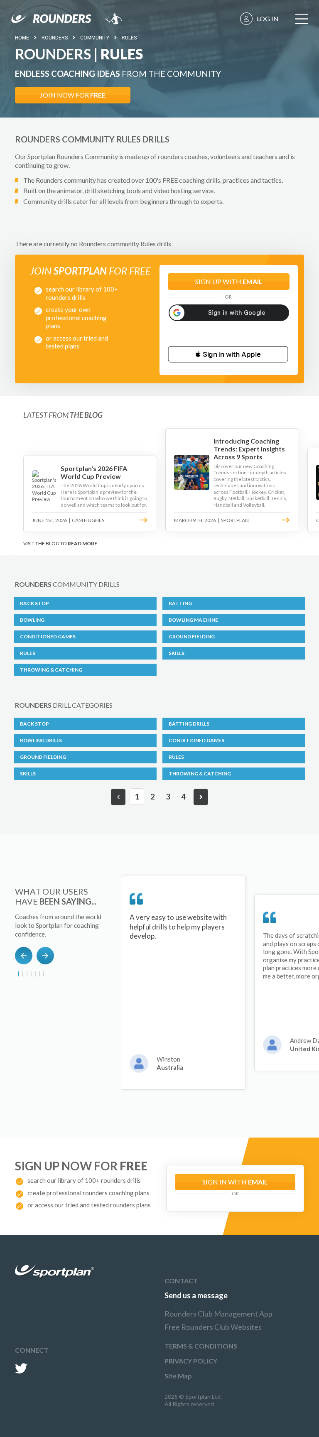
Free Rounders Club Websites (213, 1327)
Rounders (55, 38)
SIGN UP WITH (229, 281)
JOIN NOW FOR (73, 95)
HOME (22, 38)
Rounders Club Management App (218, 1313)
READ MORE (82, 543)
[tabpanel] (183, 982)
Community (94, 38)
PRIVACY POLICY (190, 1361)
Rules (129, 38)
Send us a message (196, 1295)
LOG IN (268, 18)
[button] (228, 354)
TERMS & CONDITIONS (200, 1346)
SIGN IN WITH (235, 1182)
